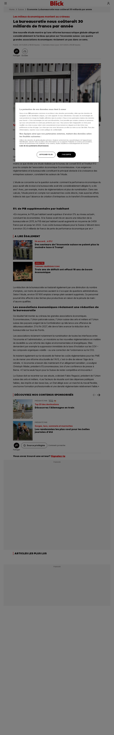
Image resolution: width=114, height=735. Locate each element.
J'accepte (66, 154)
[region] (57, 132)
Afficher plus (46, 154)
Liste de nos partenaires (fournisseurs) (34, 146)
